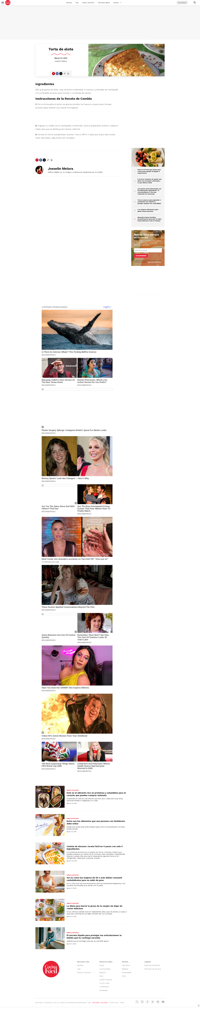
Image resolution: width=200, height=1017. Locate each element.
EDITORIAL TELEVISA (100, 1002)
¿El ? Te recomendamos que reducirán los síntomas (149, 191)
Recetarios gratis (104, 2)
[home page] (7, 2)
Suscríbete (182, 2)
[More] (120, 2)
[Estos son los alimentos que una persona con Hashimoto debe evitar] (50, 825)
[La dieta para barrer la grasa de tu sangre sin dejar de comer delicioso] (50, 910)
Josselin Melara (61, 61)
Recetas (69, 2)
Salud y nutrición (73, 790)
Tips (77, 2)
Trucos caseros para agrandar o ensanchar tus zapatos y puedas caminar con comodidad (149, 201)
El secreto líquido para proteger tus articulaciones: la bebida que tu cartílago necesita (94, 936)
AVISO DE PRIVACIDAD (154, 262)
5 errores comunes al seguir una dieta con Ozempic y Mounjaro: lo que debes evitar (149, 180)
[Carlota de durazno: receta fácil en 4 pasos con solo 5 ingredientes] (50, 853)
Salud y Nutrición (88, 2)
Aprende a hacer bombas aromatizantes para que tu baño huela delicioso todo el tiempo (149, 219)
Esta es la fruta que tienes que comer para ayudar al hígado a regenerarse (149, 171)
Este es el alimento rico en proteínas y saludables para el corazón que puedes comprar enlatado (96, 794)
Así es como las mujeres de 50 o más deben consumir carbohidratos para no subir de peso (94, 878)
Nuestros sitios (105, 962)
